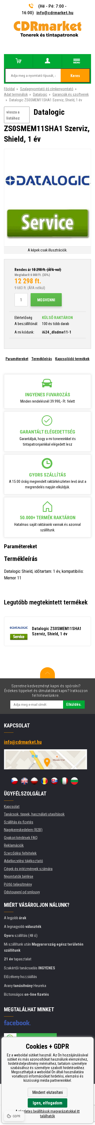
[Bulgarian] (74, 781)
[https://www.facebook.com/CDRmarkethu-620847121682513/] (17, 1022)
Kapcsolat (12, 806)
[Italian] (64, 781)
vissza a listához (13, 115)
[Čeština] (14, 781)
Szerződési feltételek (20, 853)
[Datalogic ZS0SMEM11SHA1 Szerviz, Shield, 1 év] (47, 198)
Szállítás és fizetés (18, 822)
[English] (24, 781)
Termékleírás (41, 359)
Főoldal (9, 89)
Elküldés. (74, 704)
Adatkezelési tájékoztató (23, 861)
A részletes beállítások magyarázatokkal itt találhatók (47, 1113)
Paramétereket (17, 359)
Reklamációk (14, 845)
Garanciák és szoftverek (71, 94)
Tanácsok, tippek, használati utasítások (34, 814)
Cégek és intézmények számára (28, 868)
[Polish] (34, 781)
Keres (75, 76)
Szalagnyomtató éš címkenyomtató (46, 89)
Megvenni (46, 300)
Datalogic (40, 94)
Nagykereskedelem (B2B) (23, 829)
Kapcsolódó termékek (72, 359)
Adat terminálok (16, 94)
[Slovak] (54, 781)
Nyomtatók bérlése (18, 876)
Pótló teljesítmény (18, 884)
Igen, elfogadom (47, 1102)
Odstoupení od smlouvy (22, 892)
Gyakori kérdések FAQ (20, 837)
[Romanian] (44, 781)
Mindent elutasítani (47, 1092)
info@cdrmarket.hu (54, 12)
